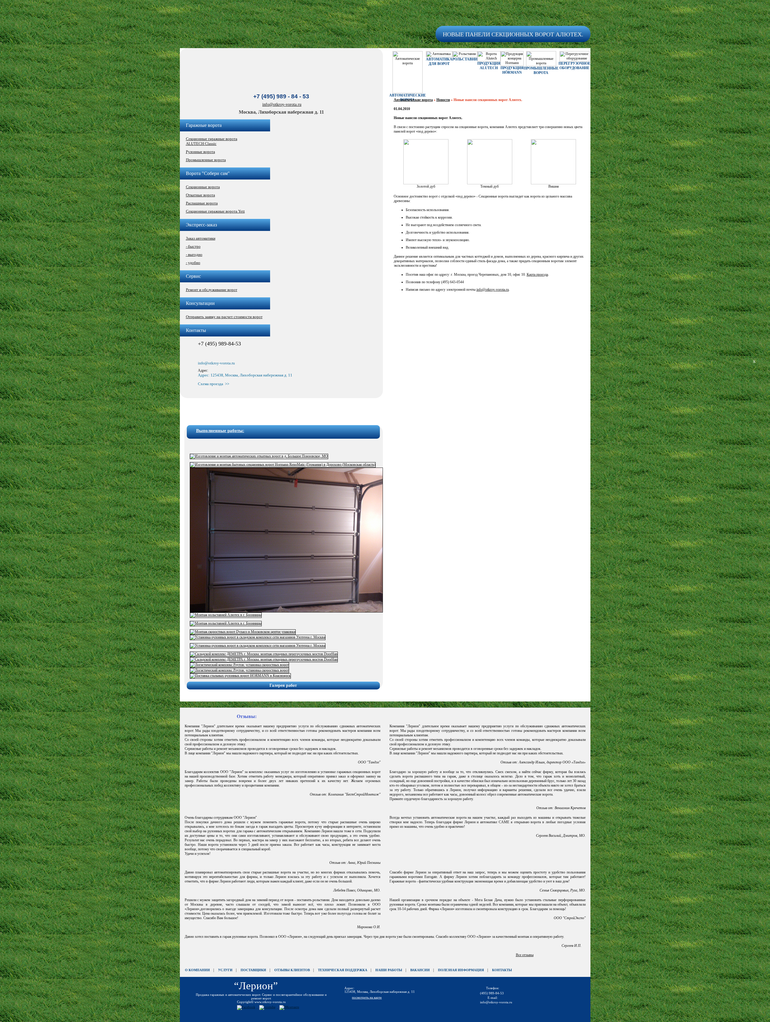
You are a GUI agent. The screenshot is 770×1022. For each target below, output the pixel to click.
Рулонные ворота (200, 151)
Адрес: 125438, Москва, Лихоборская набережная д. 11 (245, 375)
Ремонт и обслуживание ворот (211, 289)
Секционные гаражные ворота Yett (215, 211)
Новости (443, 100)
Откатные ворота (200, 195)
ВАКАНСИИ (420, 970)
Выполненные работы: (220, 430)
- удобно (193, 262)
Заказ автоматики (200, 238)
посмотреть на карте (367, 997)
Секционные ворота (203, 187)
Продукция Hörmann (512, 70)
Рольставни (464, 59)
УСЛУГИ (225, 970)
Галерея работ (283, 685)
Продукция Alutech (488, 65)
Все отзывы (525, 955)
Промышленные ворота (206, 160)
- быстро (193, 246)
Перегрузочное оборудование (574, 65)
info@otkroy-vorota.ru (281, 104)
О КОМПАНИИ (197, 970)
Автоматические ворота (413, 100)
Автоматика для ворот (439, 61)
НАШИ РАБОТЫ (388, 970)
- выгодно (194, 254)
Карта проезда (537, 274)
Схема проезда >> (213, 384)
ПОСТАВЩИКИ (253, 970)
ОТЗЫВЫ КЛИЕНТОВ (292, 970)
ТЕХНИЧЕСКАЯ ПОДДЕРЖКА (342, 970)
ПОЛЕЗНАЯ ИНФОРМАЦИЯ (461, 970)
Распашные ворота (202, 203)
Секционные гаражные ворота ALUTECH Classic (211, 141)
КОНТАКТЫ (502, 970)
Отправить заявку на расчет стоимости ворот (224, 317)
